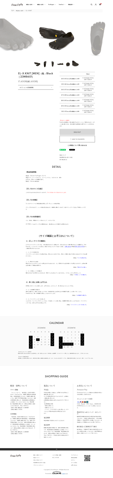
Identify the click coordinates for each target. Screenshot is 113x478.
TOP (12, 10)
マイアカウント (74, 455)
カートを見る (74, 462)
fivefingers (51, 4)
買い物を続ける (63, 159)
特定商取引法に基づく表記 (66, 157)
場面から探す (29, 4)
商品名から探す (20, 10)
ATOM (57, 457)
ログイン (73, 460)
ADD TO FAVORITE (78, 139)
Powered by (48, 473)
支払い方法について (37, 460)
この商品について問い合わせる (77, 145)
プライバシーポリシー (38, 465)
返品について (63, 155)
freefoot (61, 4)
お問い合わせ (74, 465)
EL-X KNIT (29, 10)
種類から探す (40, 4)
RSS (53, 457)
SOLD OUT (77, 132)
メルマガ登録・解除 (56, 455)
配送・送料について (37, 455)
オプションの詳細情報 (26, 87)
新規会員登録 (74, 457)
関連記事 (70, 4)
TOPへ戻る (56, 449)
